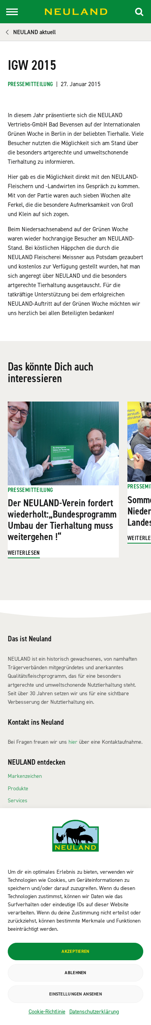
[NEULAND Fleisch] (76, 12)
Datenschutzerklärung (94, 1011)
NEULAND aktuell (34, 32)
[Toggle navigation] (12, 12)
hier (73, 742)
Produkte (18, 788)
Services (17, 800)
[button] (139, 11)
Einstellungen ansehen (75, 994)
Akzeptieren (75, 951)
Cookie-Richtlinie (47, 1011)
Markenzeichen (25, 776)
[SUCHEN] (139, 11)
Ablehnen (75, 973)
